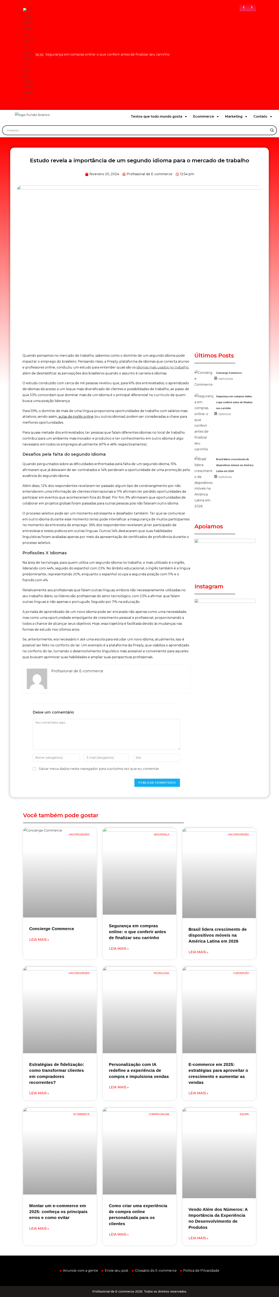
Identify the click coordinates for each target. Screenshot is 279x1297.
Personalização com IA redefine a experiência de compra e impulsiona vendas (139, 1070)
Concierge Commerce (229, 373)
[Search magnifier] (272, 130)
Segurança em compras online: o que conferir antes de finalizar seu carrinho (234, 402)
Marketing (233, 116)
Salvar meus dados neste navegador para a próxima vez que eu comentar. (99, 769)
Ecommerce (203, 116)
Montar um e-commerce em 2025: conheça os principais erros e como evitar (58, 1211)
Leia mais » (39, 940)
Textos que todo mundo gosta (156, 116)
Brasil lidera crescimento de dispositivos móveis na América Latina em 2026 (234, 465)
